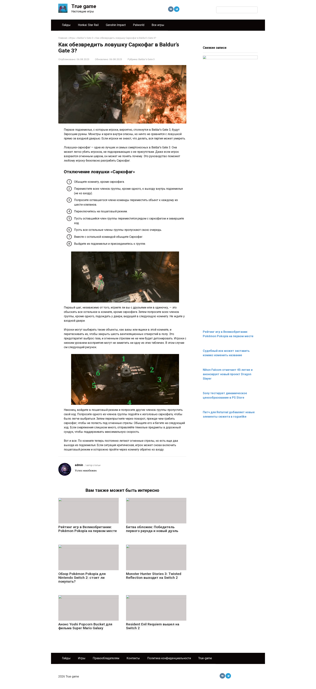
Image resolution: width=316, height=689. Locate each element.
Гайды (66, 25)
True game (83, 6)
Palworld (138, 25)
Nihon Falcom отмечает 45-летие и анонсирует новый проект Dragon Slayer (228, 374)
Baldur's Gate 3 (146, 59)
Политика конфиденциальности (169, 658)
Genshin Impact (116, 25)
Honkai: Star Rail (88, 25)
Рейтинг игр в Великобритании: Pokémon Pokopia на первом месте (87, 529)
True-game (205, 658)
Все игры (158, 25)
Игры (81, 658)
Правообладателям (106, 658)
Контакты (133, 658)
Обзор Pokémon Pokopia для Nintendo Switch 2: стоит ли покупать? (82, 578)
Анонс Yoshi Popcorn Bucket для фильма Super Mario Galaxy (85, 626)
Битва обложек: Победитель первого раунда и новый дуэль (152, 529)
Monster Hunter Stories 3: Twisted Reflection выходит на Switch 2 (153, 576)
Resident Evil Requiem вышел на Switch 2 (152, 626)
